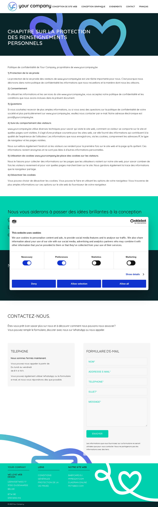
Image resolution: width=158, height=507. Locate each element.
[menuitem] (64, 6)
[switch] (61, 262)
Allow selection (79, 283)
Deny (34, 283)
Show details (133, 274)
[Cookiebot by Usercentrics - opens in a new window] (132, 221)
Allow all (124, 283)
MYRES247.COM (76, 478)
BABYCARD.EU (75, 475)
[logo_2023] (29, 6)
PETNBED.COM (75, 485)
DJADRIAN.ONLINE (77, 482)
